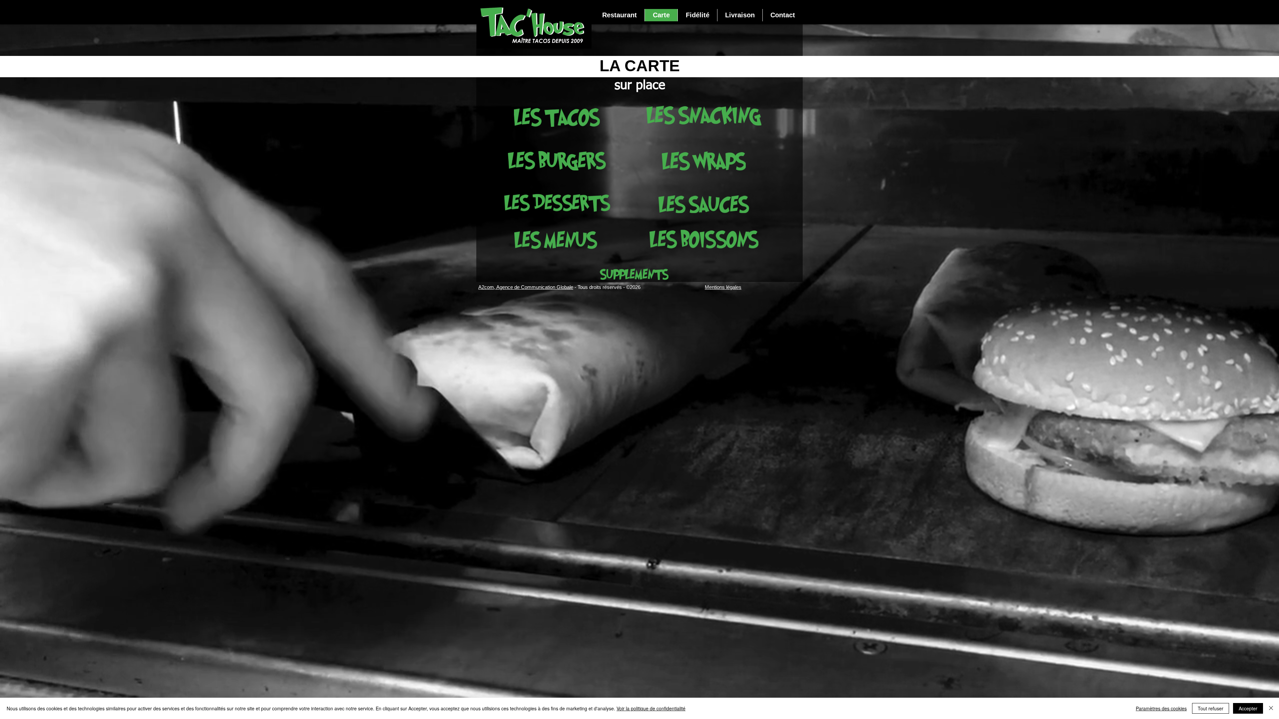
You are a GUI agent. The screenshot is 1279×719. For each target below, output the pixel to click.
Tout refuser (1210, 708)
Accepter (1248, 708)
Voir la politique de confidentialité (651, 708)
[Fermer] (1271, 708)
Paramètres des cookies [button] (1161, 708)
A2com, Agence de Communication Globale (525, 287)
